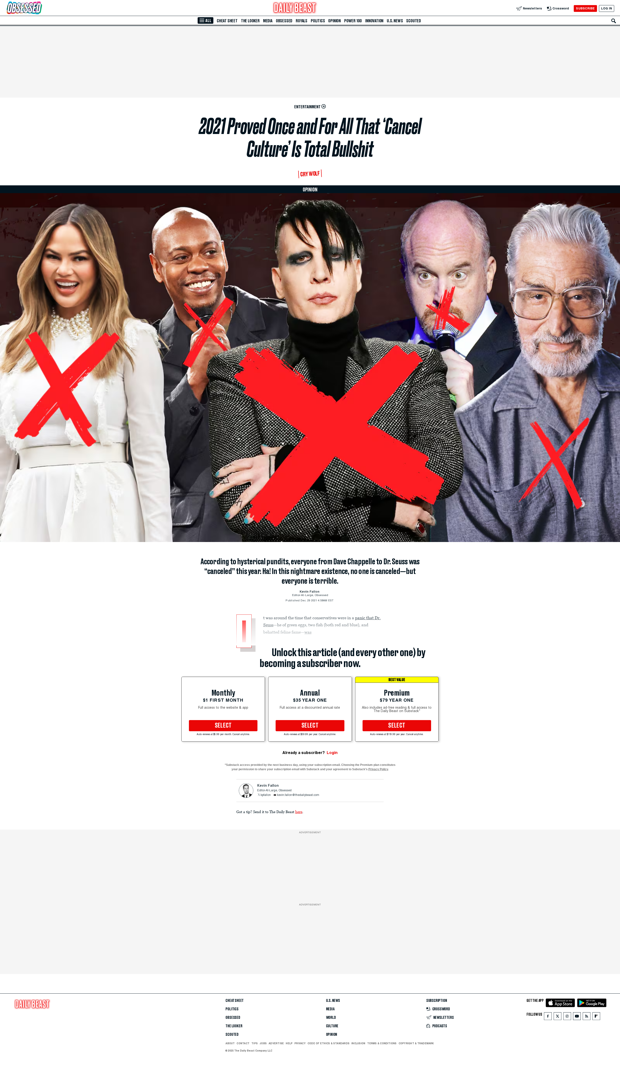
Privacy (300, 1043)
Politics (318, 21)
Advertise (276, 1043)
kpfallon (266, 795)
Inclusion (358, 1043)
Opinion (334, 21)
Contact (243, 1043)
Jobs (263, 1043)
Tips (254, 1043)
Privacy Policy (378, 769)
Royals (301, 21)
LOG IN (606, 8)
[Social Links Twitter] (557, 1017)
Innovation (374, 21)
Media (267, 21)
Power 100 (353, 21)
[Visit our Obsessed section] (40, 8)
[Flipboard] (596, 1017)
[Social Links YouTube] (577, 1017)
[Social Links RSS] (586, 1017)
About (230, 1043)
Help (289, 1043)
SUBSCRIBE (585, 8)
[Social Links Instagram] (567, 1017)
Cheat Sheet (227, 21)
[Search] (613, 20)
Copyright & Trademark (416, 1043)
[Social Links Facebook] (548, 1017)
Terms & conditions (381, 1043)
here (298, 811)
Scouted (413, 21)
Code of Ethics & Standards (328, 1043)
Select (223, 726)
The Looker (250, 21)
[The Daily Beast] (295, 8)
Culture (332, 1026)
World (331, 1018)
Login (332, 752)
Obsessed (284, 21)
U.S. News (395, 21)
